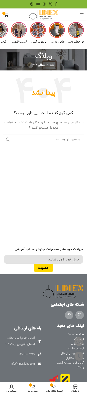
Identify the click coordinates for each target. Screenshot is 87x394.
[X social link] (50, 4)
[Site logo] (43, 14)
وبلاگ (80, 367)
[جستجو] (8, 139)
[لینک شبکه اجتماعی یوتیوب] (38, 4)
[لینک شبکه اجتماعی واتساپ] (69, 315)
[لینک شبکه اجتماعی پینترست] (32, 4)
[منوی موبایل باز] (81, 15)
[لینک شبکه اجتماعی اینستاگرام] (44, 4)
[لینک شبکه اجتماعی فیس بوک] (55, 4)
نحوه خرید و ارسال (72, 353)
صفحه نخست (75, 334)
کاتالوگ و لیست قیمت (70, 362)
